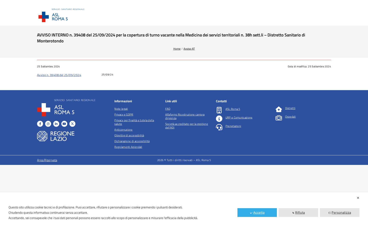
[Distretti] (279, 109)
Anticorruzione (123, 129)
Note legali (121, 109)
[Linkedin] (56, 124)
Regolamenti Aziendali (128, 147)
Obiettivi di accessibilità (129, 135)
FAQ (168, 109)
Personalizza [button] (341, 213)
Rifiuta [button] (300, 213)
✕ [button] (358, 198)
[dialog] (184, 215)
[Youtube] (64, 124)
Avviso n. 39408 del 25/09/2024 (59, 75)
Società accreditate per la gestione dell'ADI (186, 126)
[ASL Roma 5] (219, 110)
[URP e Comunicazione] (219, 118)
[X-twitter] (72, 124)
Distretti (290, 108)
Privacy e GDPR (123, 114)
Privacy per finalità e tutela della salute (134, 122)
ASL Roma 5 (233, 109)
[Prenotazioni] (219, 127)
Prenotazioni (233, 126)
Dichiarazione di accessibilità (132, 141)
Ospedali (290, 116)
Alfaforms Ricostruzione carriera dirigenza (185, 116)
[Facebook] (40, 124)
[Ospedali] (279, 118)
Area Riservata (47, 160)
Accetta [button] (258, 213)
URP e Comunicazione (239, 117)
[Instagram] (48, 124)
